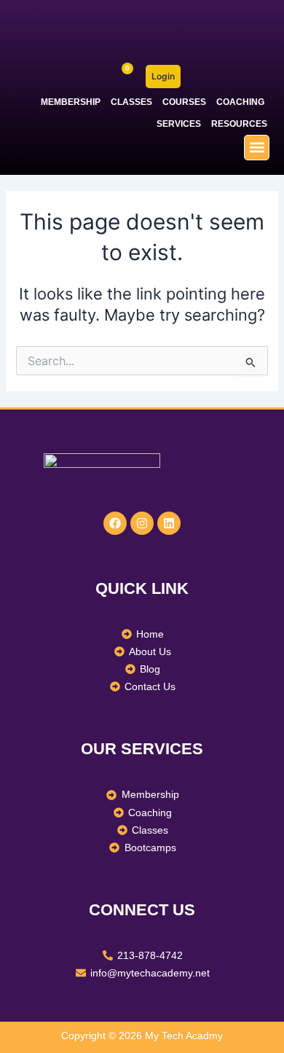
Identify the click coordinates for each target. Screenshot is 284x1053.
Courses (184, 102)
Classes (131, 102)
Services (179, 124)
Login (163, 76)
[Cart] (121, 77)
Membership (70, 102)
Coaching (240, 102)
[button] (256, 147)
